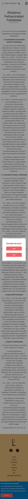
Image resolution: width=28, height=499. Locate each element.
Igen (14, 248)
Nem (14, 255)
